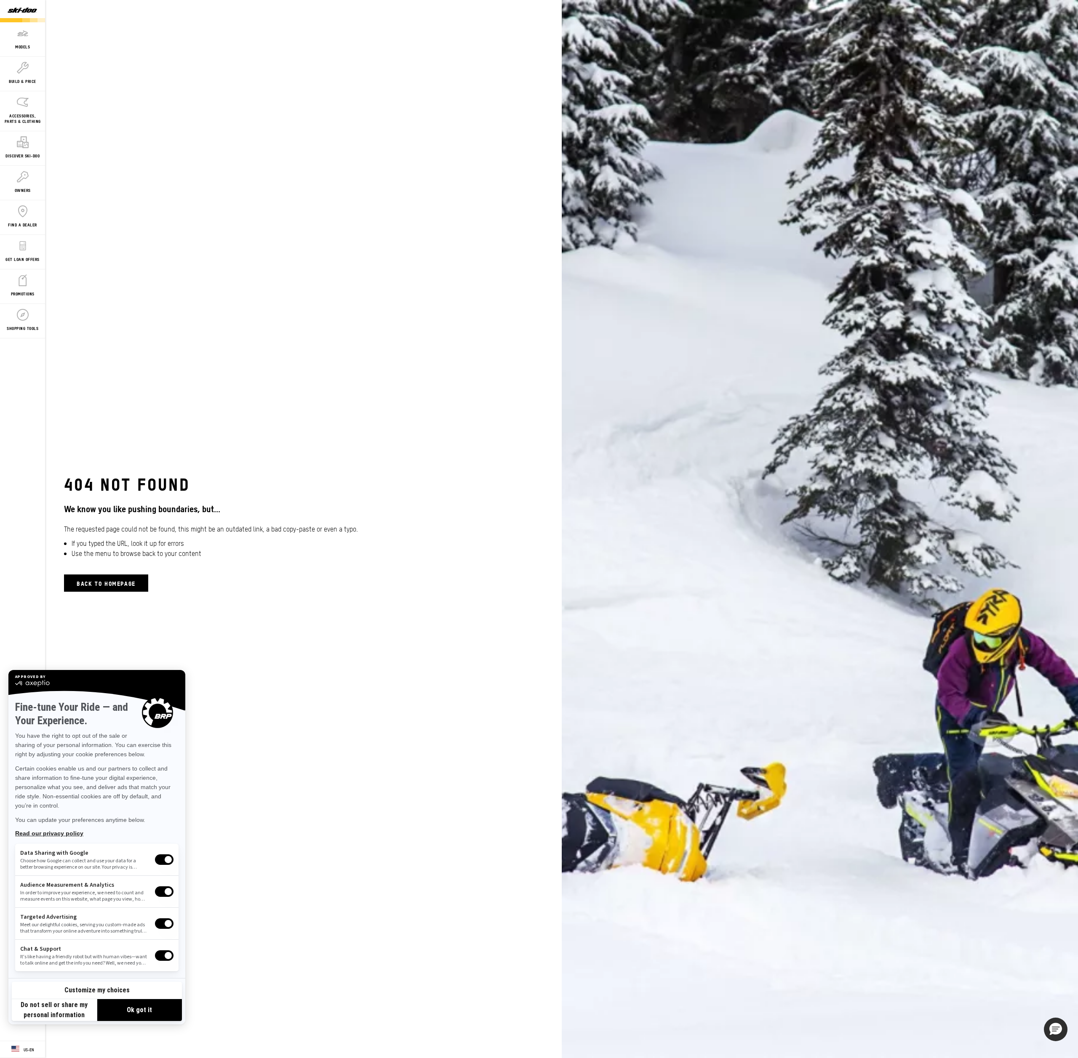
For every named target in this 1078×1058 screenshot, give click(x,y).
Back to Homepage (106, 583)
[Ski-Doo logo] (22, 11)
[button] (1055, 1029)
